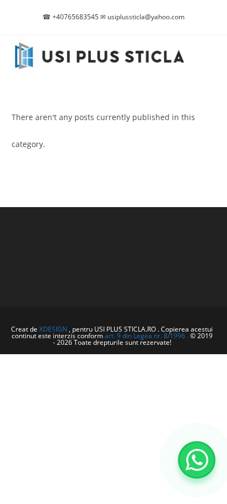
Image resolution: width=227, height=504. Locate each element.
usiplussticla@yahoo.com (146, 16)
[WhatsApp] (196, 460)
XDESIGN (53, 329)
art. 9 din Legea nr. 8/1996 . (147, 335)
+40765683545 (75, 16)
